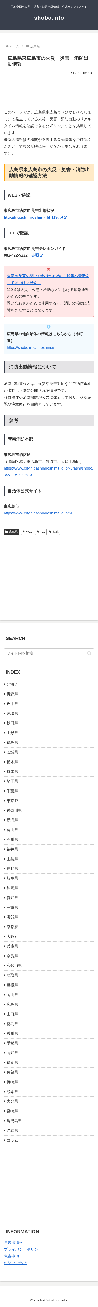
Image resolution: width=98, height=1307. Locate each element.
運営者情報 (13, 1242)
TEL (42, 531)
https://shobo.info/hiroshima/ (30, 347)
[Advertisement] (49, 90)
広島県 (13, 531)
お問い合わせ (15, 1263)
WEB (29, 531)
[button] (89, 653)
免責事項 (11, 1256)
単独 (56, 531)
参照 (35, 255)
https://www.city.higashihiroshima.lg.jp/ (36, 513)
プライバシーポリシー (23, 1249)
